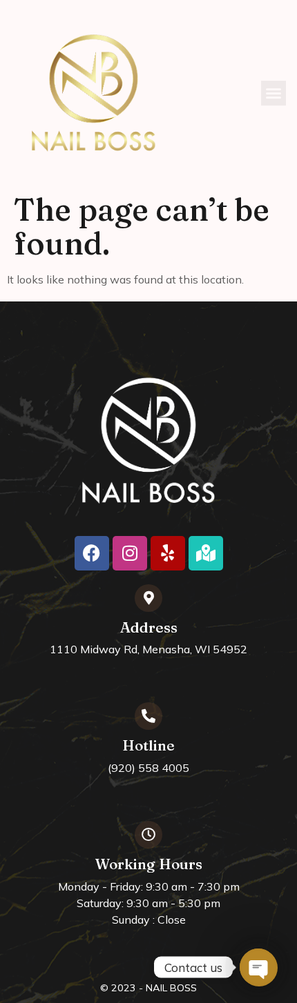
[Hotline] (148, 716)
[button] (273, 93)
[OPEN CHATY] (258, 967)
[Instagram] (130, 553)
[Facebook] (92, 553)
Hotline (148, 745)
